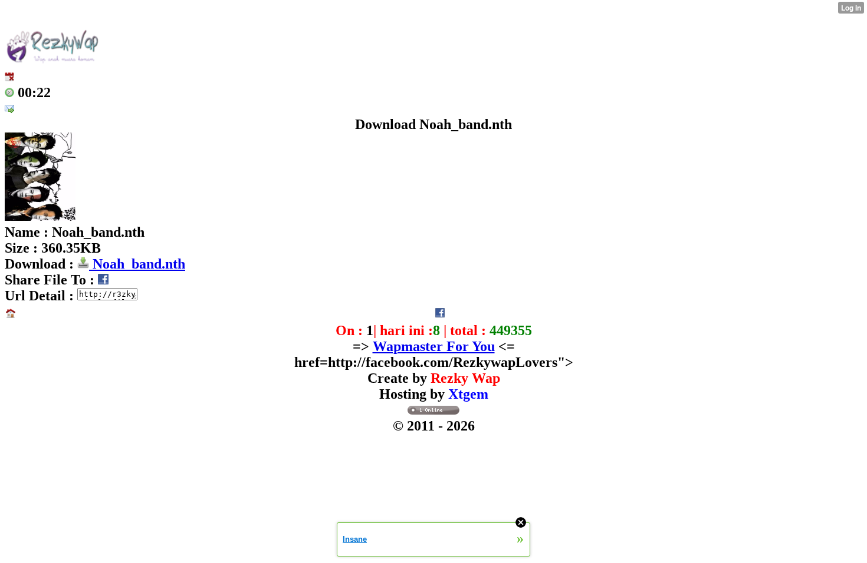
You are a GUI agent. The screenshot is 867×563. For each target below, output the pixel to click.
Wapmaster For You (434, 346)
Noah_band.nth (137, 263)
